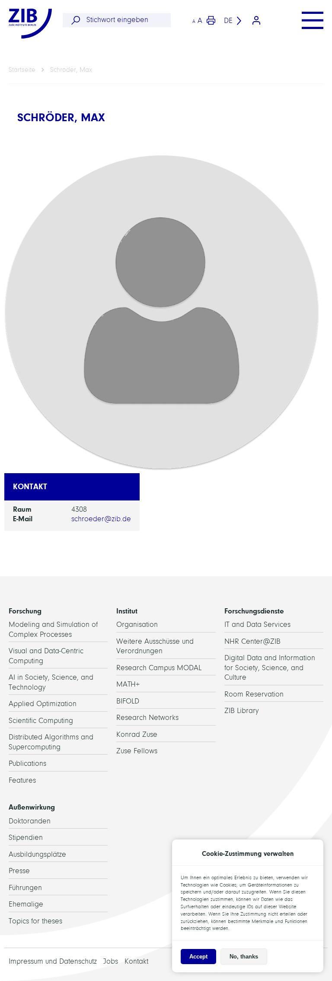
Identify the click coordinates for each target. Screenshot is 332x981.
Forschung (25, 611)
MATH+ (128, 684)
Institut (126, 611)
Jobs (110, 961)
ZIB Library (241, 711)
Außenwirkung (32, 807)
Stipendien (26, 837)
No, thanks (244, 956)
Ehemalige (26, 904)
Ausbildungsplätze (37, 854)
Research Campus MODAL (158, 668)
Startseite (22, 70)
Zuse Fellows (136, 751)
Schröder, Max (71, 70)
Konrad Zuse (136, 734)
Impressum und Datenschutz (53, 961)
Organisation (137, 624)
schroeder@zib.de (101, 519)
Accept (198, 956)
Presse (19, 871)
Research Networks (147, 717)
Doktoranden (30, 821)
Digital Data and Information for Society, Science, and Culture (269, 667)
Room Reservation (254, 694)
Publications (27, 763)
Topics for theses (35, 921)
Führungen (25, 888)
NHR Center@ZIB (252, 641)
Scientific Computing (41, 720)
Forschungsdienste (254, 611)
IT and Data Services (257, 624)
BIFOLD (127, 701)
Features (22, 780)
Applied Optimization (43, 704)
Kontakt (136, 961)
